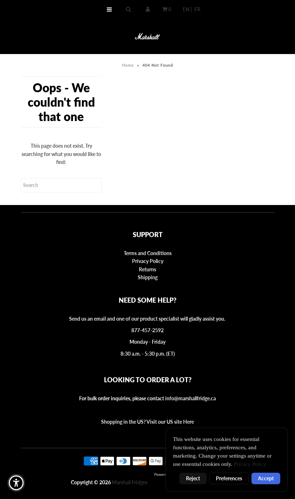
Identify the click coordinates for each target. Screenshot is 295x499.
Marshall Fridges (130, 482)
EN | (187, 9)
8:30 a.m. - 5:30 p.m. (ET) (148, 354)
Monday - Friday (147, 342)
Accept (266, 478)
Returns (147, 269)
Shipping (148, 277)
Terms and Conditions (148, 253)
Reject (193, 478)
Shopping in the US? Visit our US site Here (147, 422)
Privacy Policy (147, 261)
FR (197, 9)
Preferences (229, 478)
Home (128, 65)
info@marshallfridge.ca (190, 398)
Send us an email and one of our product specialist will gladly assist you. (147, 319)
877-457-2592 (147, 330)
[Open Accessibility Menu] (16, 483)
